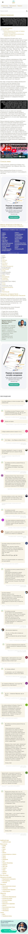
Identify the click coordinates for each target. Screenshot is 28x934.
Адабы (4, 845)
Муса (3, 275)
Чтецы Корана (6, 891)
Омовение (5, 859)
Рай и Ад (4, 866)
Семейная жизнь (7, 916)
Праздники (5, 909)
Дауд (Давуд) (5, 276)
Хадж (3, 869)
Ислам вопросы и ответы (9, 854)
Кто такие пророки (7, 28)
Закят (4, 895)
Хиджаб (4, 882)
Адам (3, 255)
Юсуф (3, 270)
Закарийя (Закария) (7, 287)
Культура (4, 902)
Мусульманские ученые (9, 886)
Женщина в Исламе (5, 877)
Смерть (4, 868)
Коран (4, 856)
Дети (3, 914)
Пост (3, 861)
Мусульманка (6, 880)
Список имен (5, 29)
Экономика (5, 910)
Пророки (20, 6)
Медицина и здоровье (8, 903)
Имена (4, 852)
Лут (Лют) (4, 263)
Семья (2, 912)
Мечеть (4, 905)
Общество (3, 893)
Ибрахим (4, 264)
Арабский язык (4, 840)
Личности (3, 884)
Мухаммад (5, 292)
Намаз (4, 857)
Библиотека (4, 6)
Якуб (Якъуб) (5, 269)
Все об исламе (4, 875)
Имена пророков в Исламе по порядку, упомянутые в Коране (14, 32)
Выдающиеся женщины (9, 879)
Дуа (3, 851)
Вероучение (12, 6)
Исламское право (7, 898)
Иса (3, 290)
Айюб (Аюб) (5, 280)
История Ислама (7, 900)
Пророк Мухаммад (7, 863)
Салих (3, 261)
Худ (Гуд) (4, 260)
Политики (5, 888)
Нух (3, 258)
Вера (3, 847)
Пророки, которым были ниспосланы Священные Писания (14, 34)
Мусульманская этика (8, 907)
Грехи (4, 849)
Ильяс (3, 284)
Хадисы (4, 871)
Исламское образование (9, 896)
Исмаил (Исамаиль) (7, 266)
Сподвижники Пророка (8, 889)
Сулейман (5, 278)
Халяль (4, 873)
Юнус (3, 282)
